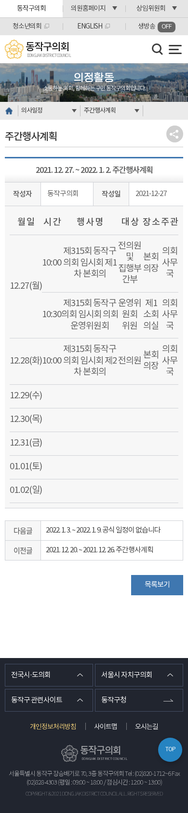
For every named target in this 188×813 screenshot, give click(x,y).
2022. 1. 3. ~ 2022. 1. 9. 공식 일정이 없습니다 (103, 530)
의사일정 (31, 110)
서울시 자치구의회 (126, 675)
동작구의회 (31, 9)
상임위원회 (150, 9)
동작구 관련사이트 (36, 700)
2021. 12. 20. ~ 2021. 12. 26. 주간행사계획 (99, 550)
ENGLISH (89, 26)
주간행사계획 (100, 110)
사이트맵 (105, 727)
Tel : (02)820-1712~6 (148, 774)
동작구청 (113, 700)
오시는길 (146, 727)
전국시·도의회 (31, 675)
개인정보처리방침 (53, 727)
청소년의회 (27, 26)
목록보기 (157, 585)
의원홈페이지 (88, 9)
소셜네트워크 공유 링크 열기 (174, 134)
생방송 (155, 26)
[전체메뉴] (175, 49)
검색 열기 (157, 49)
